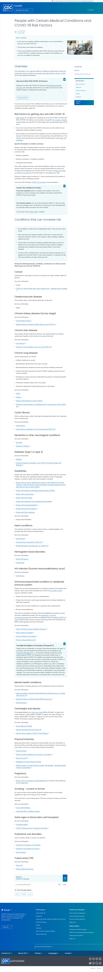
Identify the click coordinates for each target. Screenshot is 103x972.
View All (6, 927)
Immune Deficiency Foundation (26, 636)
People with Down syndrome (25, 512)
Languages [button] (52, 953)
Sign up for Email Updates (44, 946)
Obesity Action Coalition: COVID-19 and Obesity (32, 733)
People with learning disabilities (26, 505)
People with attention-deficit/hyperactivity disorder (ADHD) (35, 491)
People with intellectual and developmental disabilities (34, 501)
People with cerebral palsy (24, 494)
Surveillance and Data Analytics (77, 929)
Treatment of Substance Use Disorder (28, 845)
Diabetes (19, 459)
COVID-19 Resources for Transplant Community (31, 828)
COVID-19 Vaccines (81, 90)
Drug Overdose (21, 852)
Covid (18, 6)
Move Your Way (21, 758)
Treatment (78, 97)
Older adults (20, 118)
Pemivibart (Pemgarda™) (24, 653)
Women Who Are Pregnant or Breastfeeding (30, 781)
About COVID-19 (80, 84)
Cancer (18, 285)
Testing (78, 93)
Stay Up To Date (22, 98)
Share (64, 884)
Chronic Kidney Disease (23, 321)
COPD (18, 394)
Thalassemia (20, 563)
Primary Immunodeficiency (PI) (26, 640)
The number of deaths (59, 120)
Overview (76, 70)
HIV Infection (20, 576)
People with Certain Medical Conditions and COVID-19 (50, 919)
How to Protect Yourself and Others (45, 931)
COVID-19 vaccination (39, 182)
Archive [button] (68, 953)
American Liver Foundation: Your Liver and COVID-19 (33, 347)
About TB (19, 865)
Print (59, 884)
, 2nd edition (33, 754)
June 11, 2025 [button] (21, 33)
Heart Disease (20, 539)
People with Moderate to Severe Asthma (29, 401)
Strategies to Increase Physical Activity (28, 762)
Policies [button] (38, 953)
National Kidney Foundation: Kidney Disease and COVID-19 (35, 324)
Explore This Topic (22, 10)
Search (91, 10)
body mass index (37, 712)
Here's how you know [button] (87, 1)
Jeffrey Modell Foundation (24, 633)
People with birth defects (24, 498)
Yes (17, 894)
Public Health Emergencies (25, 869)
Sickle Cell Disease (22, 559)
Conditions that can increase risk (82, 74)
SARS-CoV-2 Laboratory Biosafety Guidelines (81, 932)
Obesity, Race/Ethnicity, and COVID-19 (28, 730)
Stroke (18, 308)
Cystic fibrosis (20, 426)
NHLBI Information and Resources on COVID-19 (32, 546)
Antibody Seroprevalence (76, 935)
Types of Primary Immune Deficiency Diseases (31, 629)
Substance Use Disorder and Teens (27, 849)
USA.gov (99, 968)
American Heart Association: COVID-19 (29, 542)
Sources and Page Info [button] (24, 884)
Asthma (18, 397)
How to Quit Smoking (23, 808)
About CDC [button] (22, 953)
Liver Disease (20, 343)
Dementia (19, 442)
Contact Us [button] (6, 953)
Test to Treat (33, 212)
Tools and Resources (41, 934)
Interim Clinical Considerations (77, 913)
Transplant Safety (22, 825)
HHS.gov (93, 968)
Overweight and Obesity (24, 726)
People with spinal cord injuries (26, 509)
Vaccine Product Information (76, 916)
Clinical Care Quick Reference (77, 919)
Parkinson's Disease (22, 446)
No (30, 894)
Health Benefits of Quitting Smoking (28, 811)
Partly (24, 894)
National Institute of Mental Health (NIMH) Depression (34, 699)
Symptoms (78, 87)
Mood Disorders (21, 703)
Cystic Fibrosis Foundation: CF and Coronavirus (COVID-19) (35, 429)
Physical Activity (21, 751)
